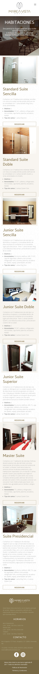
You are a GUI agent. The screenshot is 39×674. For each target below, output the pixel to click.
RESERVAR (19, 124)
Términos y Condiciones (19, 670)
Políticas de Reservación (19, 667)
